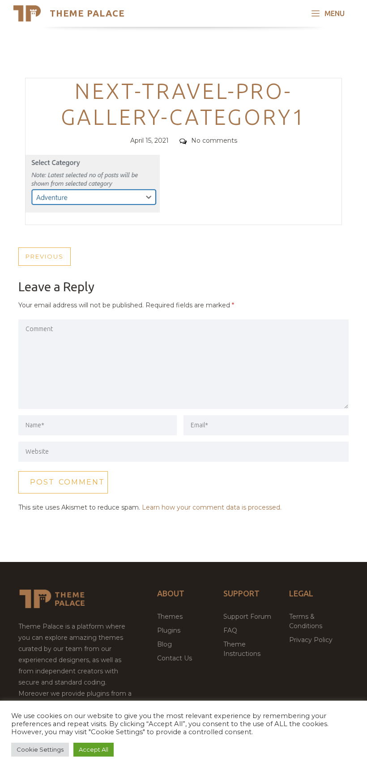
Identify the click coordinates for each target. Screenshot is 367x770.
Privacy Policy (311, 640)
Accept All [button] (93, 749)
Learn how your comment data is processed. (212, 507)
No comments (214, 140)
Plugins (168, 630)
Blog (164, 644)
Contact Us (174, 658)
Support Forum (247, 617)
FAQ (230, 630)
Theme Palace (87, 13)
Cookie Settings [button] (40, 749)
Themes (170, 617)
